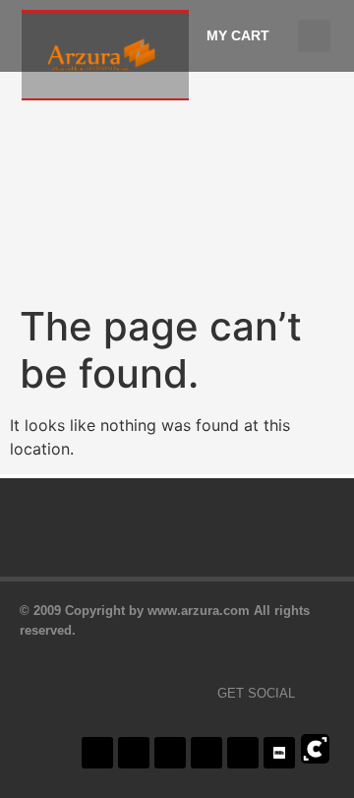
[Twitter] (133, 752)
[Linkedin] (243, 752)
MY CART (237, 35)
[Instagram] (170, 752)
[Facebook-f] (97, 752)
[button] (314, 36)
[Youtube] (206, 752)
